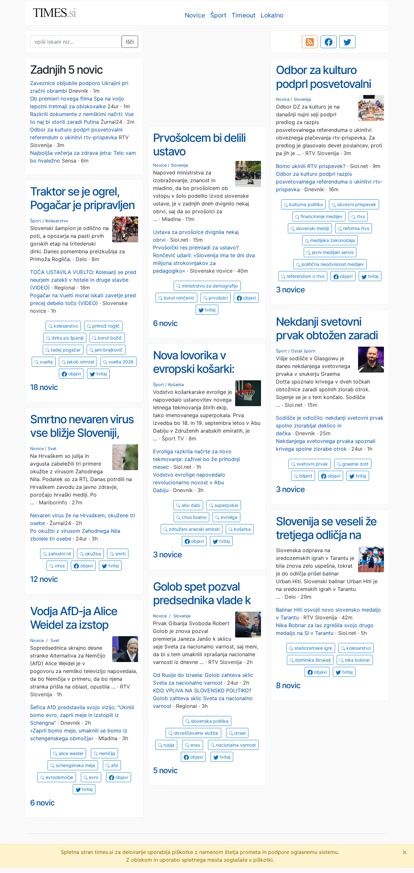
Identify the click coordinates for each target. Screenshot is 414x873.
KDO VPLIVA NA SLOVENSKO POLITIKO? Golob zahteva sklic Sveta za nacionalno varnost (203, 698)
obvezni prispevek (356, 204)
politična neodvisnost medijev (332, 264)
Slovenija (302, 99)
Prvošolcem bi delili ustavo (199, 144)
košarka (242, 529)
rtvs (360, 216)
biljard (305, 476)
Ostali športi (303, 351)
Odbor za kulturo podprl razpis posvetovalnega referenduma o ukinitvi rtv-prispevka (329, 182)
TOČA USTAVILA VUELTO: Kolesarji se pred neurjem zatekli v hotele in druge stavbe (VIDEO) (83, 280)
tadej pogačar (65, 349)
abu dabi (190, 505)
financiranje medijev (321, 216)
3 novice (290, 289)
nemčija (106, 753)
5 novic (165, 770)
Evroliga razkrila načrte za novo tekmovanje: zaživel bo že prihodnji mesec (196, 459)
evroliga (228, 517)
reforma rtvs (355, 228)
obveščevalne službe (195, 733)
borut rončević (178, 297)
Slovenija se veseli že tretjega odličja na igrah (326, 534)
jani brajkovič (108, 349)
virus (59, 565)
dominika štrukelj (312, 660)
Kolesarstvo (56, 220)
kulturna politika (305, 204)
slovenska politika (209, 721)
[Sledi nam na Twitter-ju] (347, 42)
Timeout (244, 15)
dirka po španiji (66, 338)
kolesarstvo (65, 326)
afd (114, 765)
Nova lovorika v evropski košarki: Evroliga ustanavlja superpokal (198, 375)
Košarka (176, 384)
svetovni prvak (311, 464)
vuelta (45, 361)
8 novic (288, 685)
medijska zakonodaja (332, 240)
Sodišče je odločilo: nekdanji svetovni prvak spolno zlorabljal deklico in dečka (330, 425)
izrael (239, 733)
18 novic (44, 387)
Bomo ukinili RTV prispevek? (310, 166)
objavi (346, 276)
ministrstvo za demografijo (209, 286)
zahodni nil (59, 553)
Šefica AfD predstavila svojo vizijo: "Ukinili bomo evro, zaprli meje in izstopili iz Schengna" (82, 715)
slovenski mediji (312, 228)
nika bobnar (356, 660)
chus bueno (193, 517)
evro (93, 777)
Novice (195, 15)
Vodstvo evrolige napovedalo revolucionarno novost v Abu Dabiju (189, 482)
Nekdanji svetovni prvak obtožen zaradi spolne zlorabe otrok (327, 335)
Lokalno (272, 15)
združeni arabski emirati (194, 529)
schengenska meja (74, 765)
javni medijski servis (332, 252)
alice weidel (70, 753)
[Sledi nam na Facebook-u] (329, 42)
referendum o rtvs (304, 276)
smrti (119, 553)
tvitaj (372, 276)
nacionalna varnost (235, 745)
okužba (92, 553)
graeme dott (354, 464)
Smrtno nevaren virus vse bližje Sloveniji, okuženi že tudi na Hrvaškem (82, 439)
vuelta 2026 (120, 361)
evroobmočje (58, 777)
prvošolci (217, 297)
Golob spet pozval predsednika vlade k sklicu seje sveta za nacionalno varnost (202, 607)
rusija (168, 745)
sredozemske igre (312, 648)
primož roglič (105, 326)
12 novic (44, 579)
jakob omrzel (80, 361)
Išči (130, 41)
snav (194, 745)
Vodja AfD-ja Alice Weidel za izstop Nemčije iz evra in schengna (73, 631)
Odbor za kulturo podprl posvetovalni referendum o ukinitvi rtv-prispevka (327, 90)
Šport (218, 15)
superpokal (225, 505)
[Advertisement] (207, 76)
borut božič (109, 338)
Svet (52, 448)
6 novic (165, 323)
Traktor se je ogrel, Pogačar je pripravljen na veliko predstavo (82, 205)
